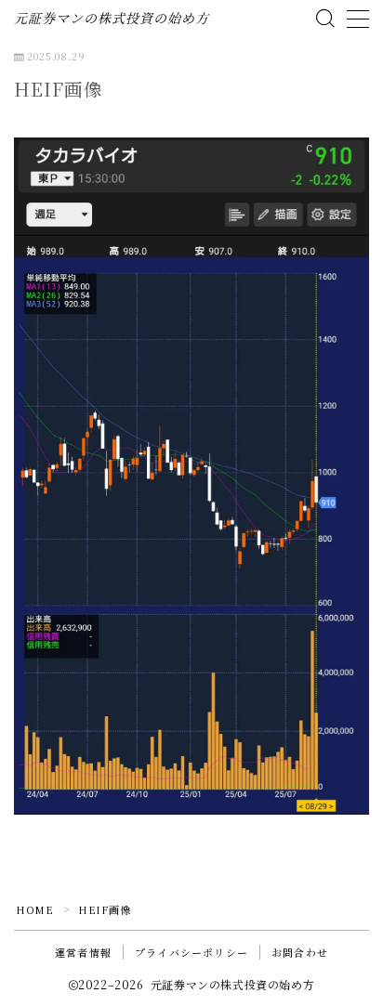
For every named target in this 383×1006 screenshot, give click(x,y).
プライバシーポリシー (191, 952)
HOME (34, 909)
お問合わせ (299, 952)
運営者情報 (83, 952)
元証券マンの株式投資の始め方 (111, 19)
